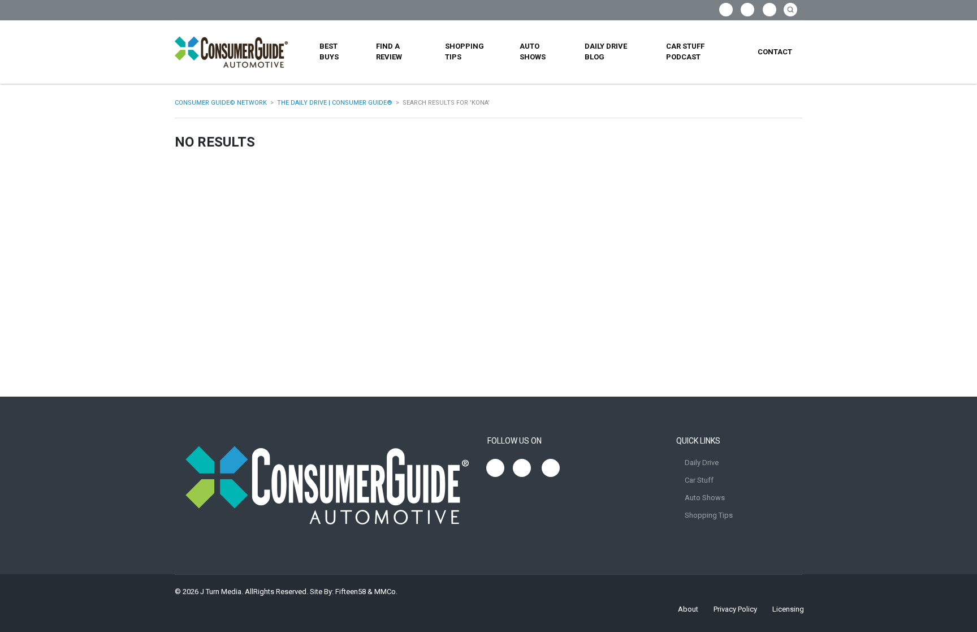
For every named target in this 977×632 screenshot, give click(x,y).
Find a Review (389, 51)
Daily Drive (702, 462)
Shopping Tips (464, 51)
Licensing (788, 609)
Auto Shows (533, 51)
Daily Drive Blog (606, 51)
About (688, 609)
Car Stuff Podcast (685, 51)
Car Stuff (699, 480)
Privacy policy (735, 609)
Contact (775, 52)
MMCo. (385, 591)
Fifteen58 (350, 591)
